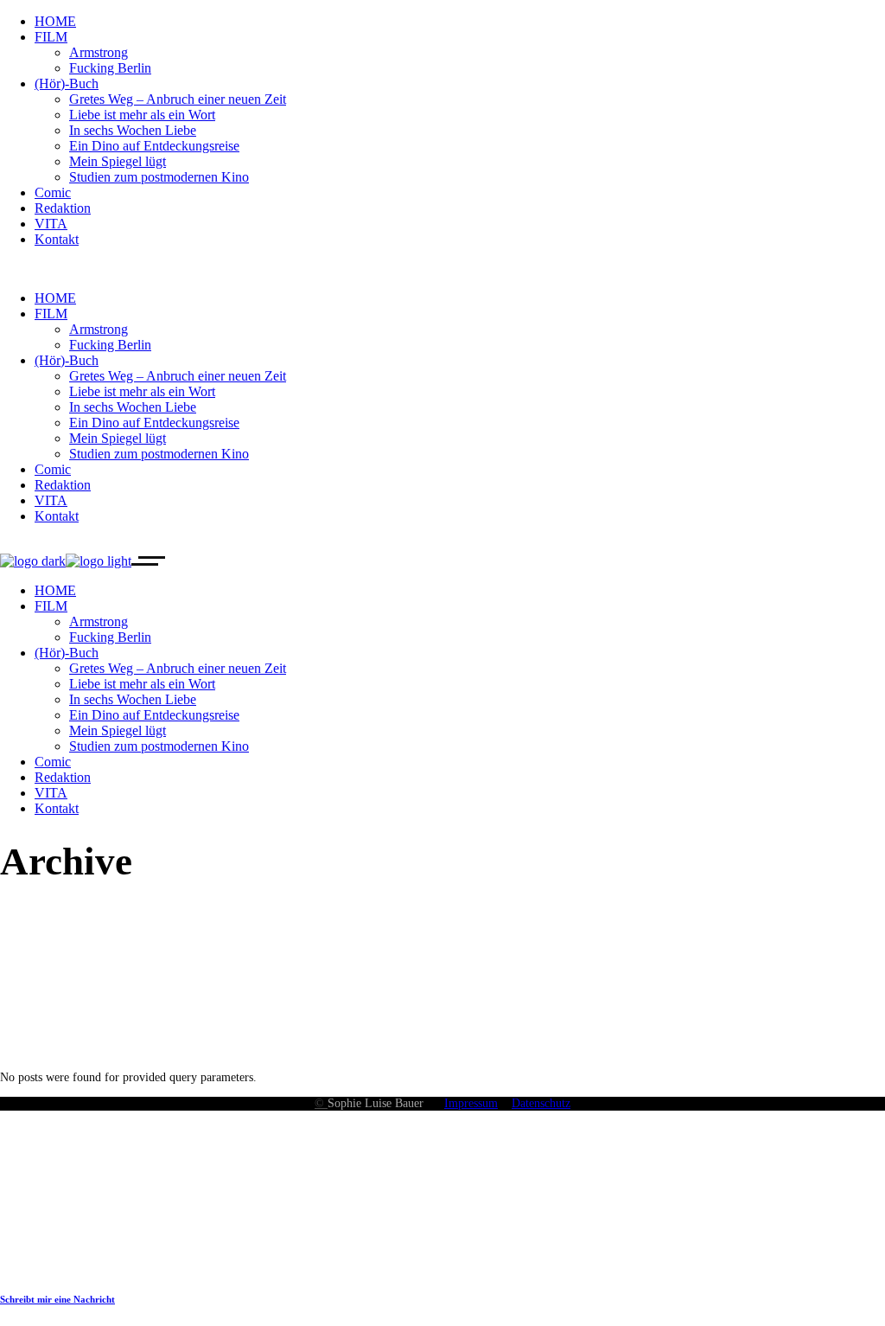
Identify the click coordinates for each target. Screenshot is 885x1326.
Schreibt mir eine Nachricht (57, 1299)
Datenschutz (541, 1103)
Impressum (471, 1103)
